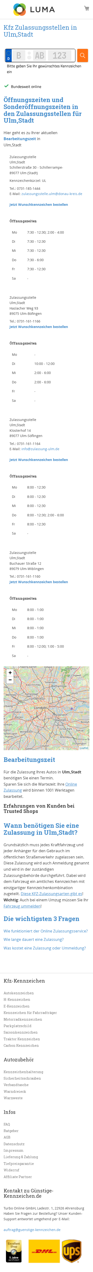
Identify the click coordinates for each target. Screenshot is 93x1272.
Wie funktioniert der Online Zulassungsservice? (46, 931)
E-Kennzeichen (17, 1006)
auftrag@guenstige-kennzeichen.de (32, 1229)
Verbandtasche (16, 1084)
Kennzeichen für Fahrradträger (30, 1012)
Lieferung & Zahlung (21, 1157)
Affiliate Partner (18, 1176)
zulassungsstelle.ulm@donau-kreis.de (51, 193)
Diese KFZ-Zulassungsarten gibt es (51, 893)
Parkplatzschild (17, 1026)
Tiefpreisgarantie (19, 1163)
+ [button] (10, 673)
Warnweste (13, 1098)
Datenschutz (14, 1144)
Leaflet (84, 748)
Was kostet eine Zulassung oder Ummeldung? (45, 948)
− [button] (10, 680)
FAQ (7, 1124)
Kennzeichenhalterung (23, 1072)
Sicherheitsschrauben (22, 1078)
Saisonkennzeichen (21, 1032)
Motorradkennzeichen (23, 1019)
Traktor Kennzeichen (22, 1039)
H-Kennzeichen (17, 999)
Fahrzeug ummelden (22, 906)
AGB (7, 1137)
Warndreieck (15, 1091)
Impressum (14, 1150)
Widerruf (11, 1170)
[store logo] (34, 9)
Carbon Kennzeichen (21, 1045)
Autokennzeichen (19, 993)
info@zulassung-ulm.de (40, 449)
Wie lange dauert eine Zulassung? (34, 939)
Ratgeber (11, 1130)
